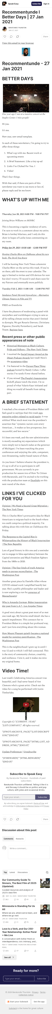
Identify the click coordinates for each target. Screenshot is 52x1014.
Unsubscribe (29, 752)
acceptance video (19, 361)
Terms (42, 992)
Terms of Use (39, 803)
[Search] (47, 872)
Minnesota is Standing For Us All (18, 908)
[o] (45, 883)
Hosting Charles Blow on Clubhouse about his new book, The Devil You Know (25, 256)
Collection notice (26, 995)
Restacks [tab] (20, 839)
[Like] (4, 36)
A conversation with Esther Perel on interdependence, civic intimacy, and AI (18, 940)
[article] (26, 889)
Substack (13, 1008)
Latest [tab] (12, 872)
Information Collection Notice (28, 806)
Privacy (35, 992)
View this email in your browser (18, 43)
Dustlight (35, 480)
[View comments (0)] (11, 36)
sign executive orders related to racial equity (22, 414)
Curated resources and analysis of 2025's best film (17, 891)
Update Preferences (12, 752)
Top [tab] (5, 872)
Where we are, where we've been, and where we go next (19, 914)
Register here (16, 330)
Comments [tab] (8, 839)
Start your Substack (19, 1001)
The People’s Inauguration (34, 378)
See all (7, 957)
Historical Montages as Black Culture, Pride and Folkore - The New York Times (27, 347)
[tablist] (13, 838)
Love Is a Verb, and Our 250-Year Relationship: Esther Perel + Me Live (19, 932)
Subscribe (36, 4)
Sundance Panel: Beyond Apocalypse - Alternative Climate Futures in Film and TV (25, 297)
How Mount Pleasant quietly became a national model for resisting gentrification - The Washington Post (25, 637)
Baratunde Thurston (17, 28)
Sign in (46, 4)
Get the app (39, 1001)
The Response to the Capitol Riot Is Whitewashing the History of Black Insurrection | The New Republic (26, 540)
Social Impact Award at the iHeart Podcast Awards (27, 356)
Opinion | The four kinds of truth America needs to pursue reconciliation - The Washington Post (23, 571)
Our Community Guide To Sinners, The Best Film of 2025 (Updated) (19, 883)
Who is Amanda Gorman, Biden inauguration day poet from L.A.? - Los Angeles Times (24, 604)
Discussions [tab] (23, 872)
